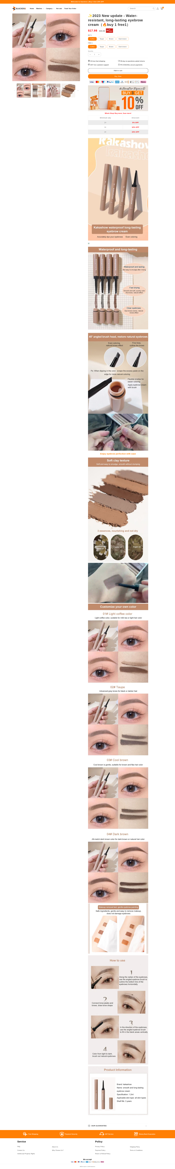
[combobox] (142, 8)
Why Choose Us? (57, 1150)
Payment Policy (100, 1150)
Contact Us (21, 1150)
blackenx (93, 1166)
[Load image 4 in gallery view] (68, 90)
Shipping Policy (135, 1147)
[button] (40, 8)
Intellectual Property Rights (26, 1153)
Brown (111, 39)
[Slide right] (78, 91)
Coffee (92, 39)
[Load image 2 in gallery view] (39, 90)
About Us (55, 1147)
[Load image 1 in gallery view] (24, 90)
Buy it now (118, 76)
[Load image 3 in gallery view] (53, 90)
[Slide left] (14, 91)
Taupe (102, 39)
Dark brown (123, 39)
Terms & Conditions (136, 1150)
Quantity (90, 51)
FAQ (18, 1146)
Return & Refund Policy (102, 1153)
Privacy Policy (100, 1146)
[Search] (153, 8)
